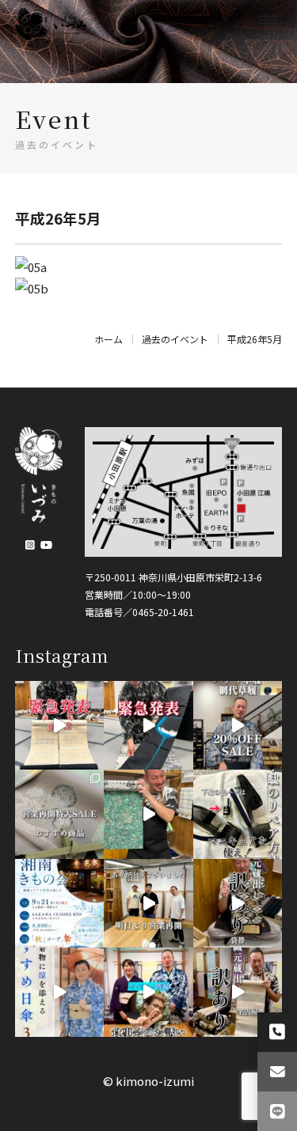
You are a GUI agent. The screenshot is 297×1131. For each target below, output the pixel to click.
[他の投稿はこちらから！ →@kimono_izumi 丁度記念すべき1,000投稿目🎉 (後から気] (238, 814)
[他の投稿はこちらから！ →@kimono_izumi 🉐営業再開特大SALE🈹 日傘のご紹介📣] (60, 992)
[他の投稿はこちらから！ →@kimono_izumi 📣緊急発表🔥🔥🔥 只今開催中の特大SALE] (148, 725)
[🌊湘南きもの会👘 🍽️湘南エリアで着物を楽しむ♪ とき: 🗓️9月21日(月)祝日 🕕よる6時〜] (60, 903)
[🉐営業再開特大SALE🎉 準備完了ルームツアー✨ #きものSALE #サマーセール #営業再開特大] (148, 814)
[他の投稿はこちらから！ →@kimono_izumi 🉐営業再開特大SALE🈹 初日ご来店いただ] (60, 814)
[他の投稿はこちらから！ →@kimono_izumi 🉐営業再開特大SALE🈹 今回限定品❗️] (238, 903)
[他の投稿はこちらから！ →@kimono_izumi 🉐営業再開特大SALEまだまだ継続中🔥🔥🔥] (238, 725)
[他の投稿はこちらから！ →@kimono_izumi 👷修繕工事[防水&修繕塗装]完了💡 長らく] (148, 903)
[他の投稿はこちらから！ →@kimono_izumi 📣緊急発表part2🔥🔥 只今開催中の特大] (60, 725)
